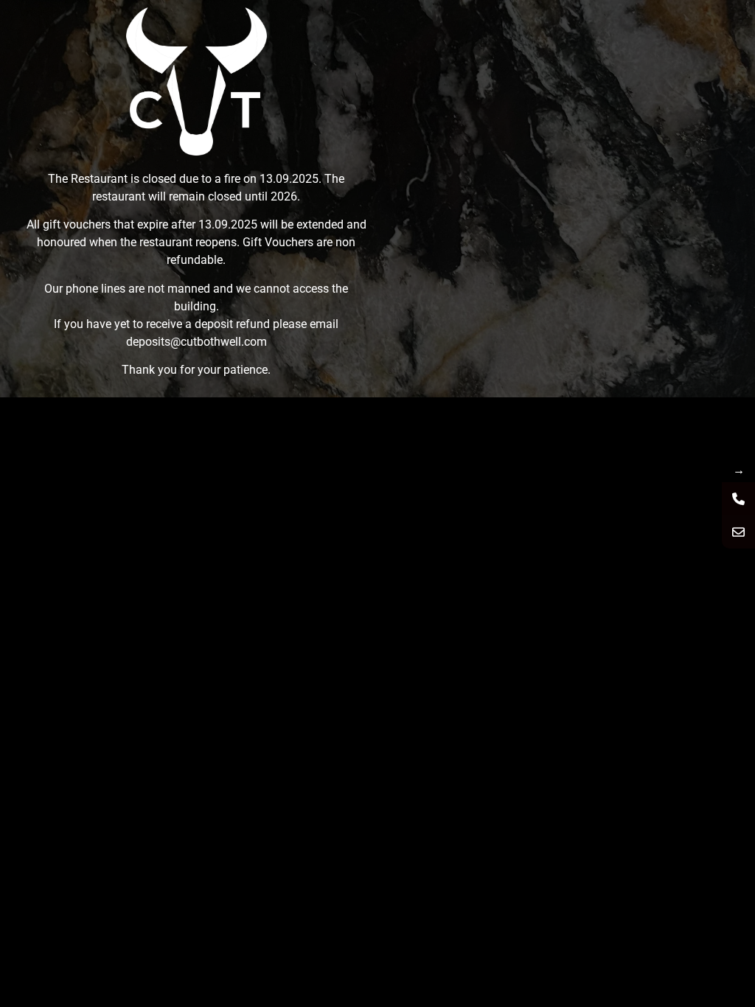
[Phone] (738, 498)
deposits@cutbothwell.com (196, 342)
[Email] (738, 531)
